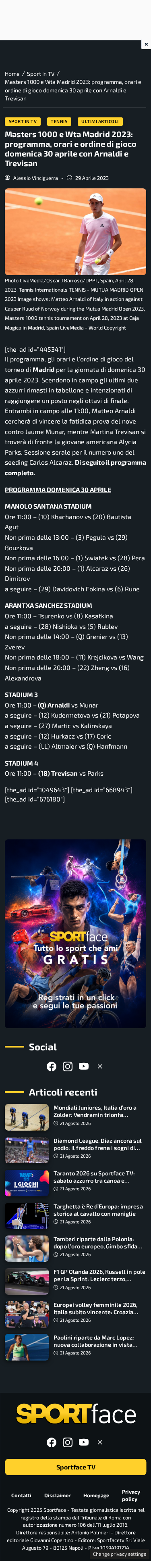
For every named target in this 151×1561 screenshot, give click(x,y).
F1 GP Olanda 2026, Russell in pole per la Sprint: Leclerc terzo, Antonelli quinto (99, 1279)
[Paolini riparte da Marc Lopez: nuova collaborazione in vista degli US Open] (27, 1347)
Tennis (59, 121)
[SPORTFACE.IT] (75, 1413)
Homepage (96, 1495)
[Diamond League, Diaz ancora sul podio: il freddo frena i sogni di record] (27, 1150)
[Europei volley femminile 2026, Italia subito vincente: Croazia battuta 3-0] (27, 1314)
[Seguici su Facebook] (51, 1066)
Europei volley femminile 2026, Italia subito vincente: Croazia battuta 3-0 (95, 1312)
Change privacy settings (119, 1554)
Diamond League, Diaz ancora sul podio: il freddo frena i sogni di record (98, 1147)
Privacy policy (131, 1495)
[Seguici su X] (100, 1066)
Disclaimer (57, 1495)
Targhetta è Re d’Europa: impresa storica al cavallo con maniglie (98, 1210)
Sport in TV (23, 121)
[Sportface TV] (75, 933)
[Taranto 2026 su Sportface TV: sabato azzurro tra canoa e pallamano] (27, 1183)
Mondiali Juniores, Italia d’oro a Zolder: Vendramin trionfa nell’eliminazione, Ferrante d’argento (95, 1118)
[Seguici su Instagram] (67, 1066)
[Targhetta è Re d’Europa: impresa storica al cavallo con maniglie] (27, 1216)
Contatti (21, 1495)
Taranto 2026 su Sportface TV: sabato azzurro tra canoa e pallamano (94, 1180)
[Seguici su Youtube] (84, 1066)
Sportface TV (75, 1467)
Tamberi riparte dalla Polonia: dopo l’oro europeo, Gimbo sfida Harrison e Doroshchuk (95, 1246)
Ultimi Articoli (100, 121)
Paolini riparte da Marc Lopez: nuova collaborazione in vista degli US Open (94, 1344)
